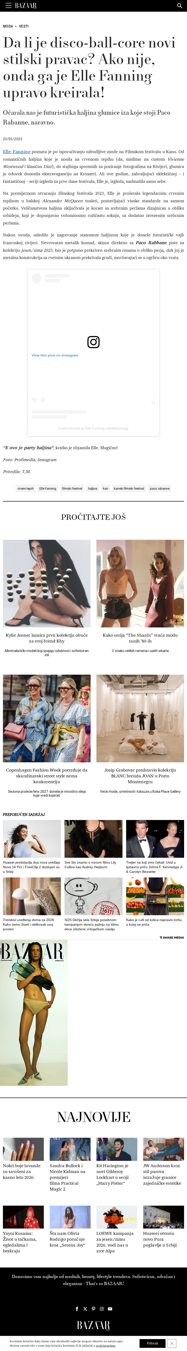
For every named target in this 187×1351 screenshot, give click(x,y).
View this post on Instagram (55, 355)
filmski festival (72, 488)
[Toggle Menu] (8, 5)
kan (105, 488)
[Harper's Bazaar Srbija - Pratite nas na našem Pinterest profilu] (93, 1309)
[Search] (180, 6)
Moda (8, 26)
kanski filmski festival (129, 488)
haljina (92, 488)
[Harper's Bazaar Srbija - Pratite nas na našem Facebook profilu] (77, 1309)
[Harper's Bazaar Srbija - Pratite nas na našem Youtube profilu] (110, 1309)
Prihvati (152, 1343)
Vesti (24, 26)
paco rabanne (159, 488)
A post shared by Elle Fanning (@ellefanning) (93, 428)
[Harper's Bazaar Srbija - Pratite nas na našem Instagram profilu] (102, 1309)
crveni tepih (26, 488)
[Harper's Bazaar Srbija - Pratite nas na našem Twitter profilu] (85, 1309)
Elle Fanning (47, 488)
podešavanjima (105, 1346)
